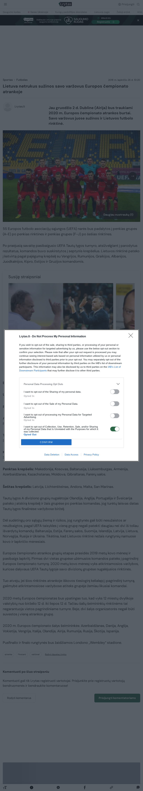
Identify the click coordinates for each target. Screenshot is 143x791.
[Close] (132, 336)
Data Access (71, 454)
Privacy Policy (91, 454)
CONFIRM (46, 442)
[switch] (114, 391)
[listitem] (71, 384)
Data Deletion (51, 454)
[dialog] (71, 395)
